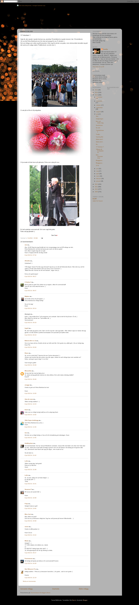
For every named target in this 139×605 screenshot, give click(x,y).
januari (98, 181)
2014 (96, 92)
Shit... (97, 116)
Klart (95, 198)
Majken (27, 296)
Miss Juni (28, 514)
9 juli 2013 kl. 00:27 (30, 552)
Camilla (105, 49)
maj (97, 171)
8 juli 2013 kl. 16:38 (30, 469)
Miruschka (28, 371)
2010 (96, 189)
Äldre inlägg (83, 589)
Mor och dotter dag (99, 122)
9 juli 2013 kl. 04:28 (30, 563)
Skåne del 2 (99, 139)
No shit (98, 128)
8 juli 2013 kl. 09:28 (30, 347)
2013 (96, 95)
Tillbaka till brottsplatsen (100, 151)
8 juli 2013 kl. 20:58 (30, 521)
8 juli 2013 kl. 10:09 (30, 393)
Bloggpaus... (99, 160)
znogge (27, 385)
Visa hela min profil (98, 66)
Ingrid (26, 328)
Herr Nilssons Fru (30, 569)
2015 (96, 90)
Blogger (85, 600)
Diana (26, 353)
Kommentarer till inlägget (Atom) (40, 592)
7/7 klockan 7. (100, 147)
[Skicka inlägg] (41, 238)
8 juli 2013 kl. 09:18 (30, 322)
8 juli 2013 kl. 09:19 (30, 335)
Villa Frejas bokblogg (31, 420)
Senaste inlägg (26, 589)
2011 (96, 186)
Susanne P (28, 489)
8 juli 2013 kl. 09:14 (30, 308)
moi (26, 245)
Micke (26, 541)
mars (98, 176)
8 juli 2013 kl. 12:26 (30, 427)
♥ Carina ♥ (28, 282)
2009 (96, 191)
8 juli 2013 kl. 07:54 (30, 255)
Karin (26, 409)
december (99, 97)
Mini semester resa (99, 156)
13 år (97, 165)
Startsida (55, 589)
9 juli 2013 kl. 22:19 (30, 577)
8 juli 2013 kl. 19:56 (30, 508)
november (99, 101)
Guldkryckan (29, 443)
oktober (98, 105)
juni (97, 168)
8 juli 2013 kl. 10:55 (30, 414)
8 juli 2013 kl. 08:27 (30, 276)
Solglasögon (99, 119)
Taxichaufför (99, 137)
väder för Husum (98, 201)
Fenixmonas (29, 558)
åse (26, 432)
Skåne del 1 (99, 142)
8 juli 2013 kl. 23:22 (30, 535)
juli (97, 114)
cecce (26, 526)
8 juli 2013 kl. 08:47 (30, 290)
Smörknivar (99, 125)
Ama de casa (29, 399)
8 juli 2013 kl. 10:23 (30, 404)
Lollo (26, 461)
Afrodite (27, 261)
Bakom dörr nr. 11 (30, 340)
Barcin (74, 600)
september (99, 107)
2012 (96, 184)
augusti (98, 111)
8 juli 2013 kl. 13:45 (30, 437)
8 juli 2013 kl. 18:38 (30, 498)
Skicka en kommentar (29, 581)
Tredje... (98, 134)
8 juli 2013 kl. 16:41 (30, 483)
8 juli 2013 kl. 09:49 (30, 379)
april (97, 173)
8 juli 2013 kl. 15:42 (30, 455)
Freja (26, 503)
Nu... (97, 144)
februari (98, 178)
